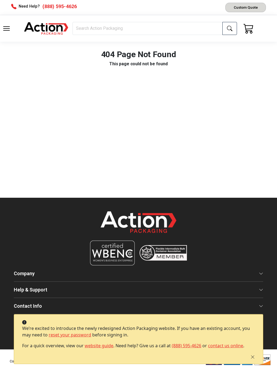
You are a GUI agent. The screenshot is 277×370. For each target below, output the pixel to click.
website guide (99, 346)
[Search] (229, 28)
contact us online (225, 346)
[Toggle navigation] (6, 28)
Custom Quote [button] (246, 7)
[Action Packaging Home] (138, 225)
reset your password (70, 335)
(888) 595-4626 (186, 346)
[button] (6, 28)
